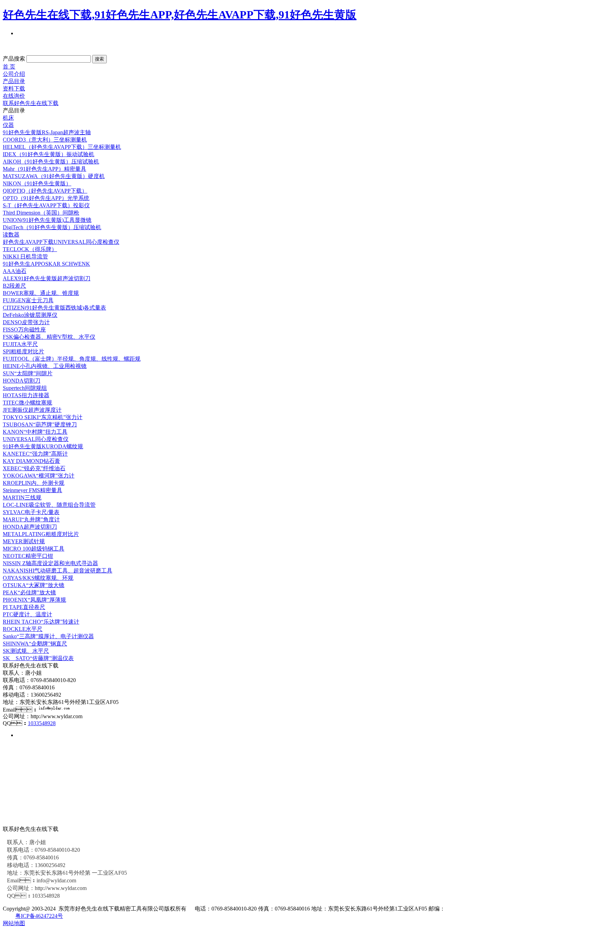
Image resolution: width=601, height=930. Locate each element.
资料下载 (14, 88)
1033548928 (42, 723)
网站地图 (14, 923)
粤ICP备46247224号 (39, 916)
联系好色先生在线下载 (30, 103)
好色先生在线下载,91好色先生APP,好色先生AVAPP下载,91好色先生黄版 (179, 14)
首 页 (9, 67)
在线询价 (14, 96)
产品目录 (14, 81)
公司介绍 (14, 74)
